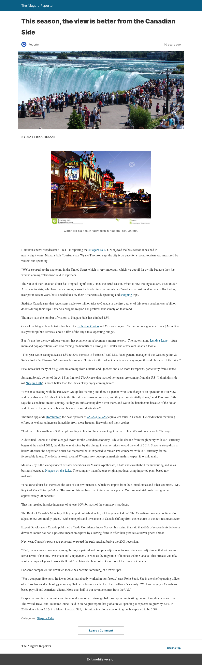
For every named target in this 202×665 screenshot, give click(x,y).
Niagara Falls (97, 250)
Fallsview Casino (88, 326)
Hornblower (53, 417)
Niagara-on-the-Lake (58, 470)
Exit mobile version (101, 659)
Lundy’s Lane (158, 340)
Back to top (174, 647)
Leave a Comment (101, 630)
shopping (126, 294)
